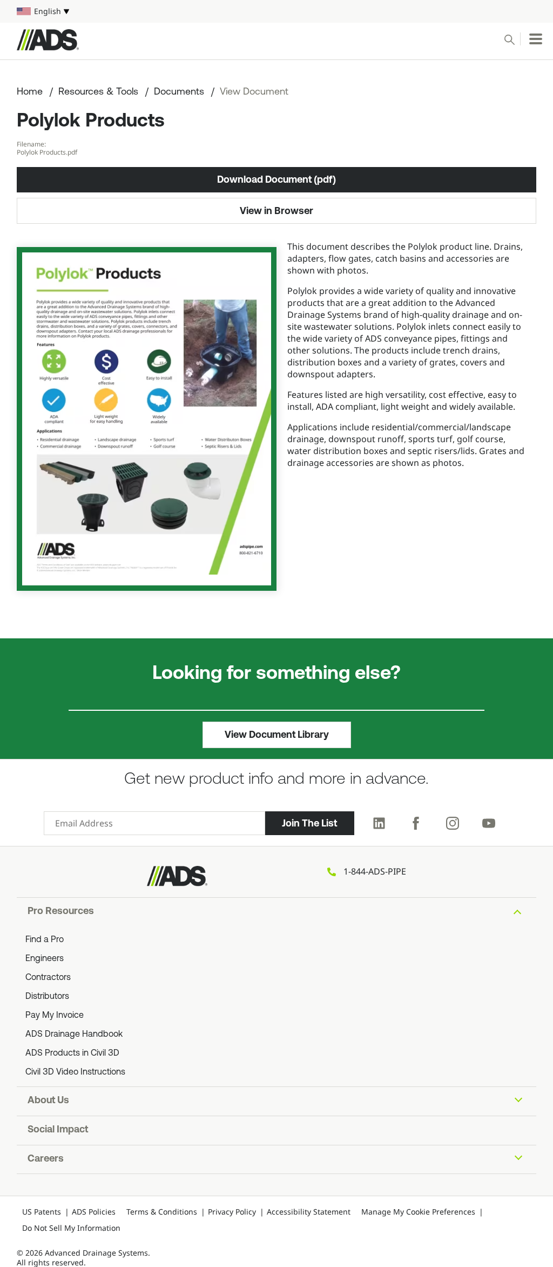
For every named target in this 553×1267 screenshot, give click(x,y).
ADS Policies (94, 1211)
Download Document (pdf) (276, 179)
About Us (48, 1101)
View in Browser (276, 211)
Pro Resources (61, 912)
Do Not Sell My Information (71, 1228)
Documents (179, 92)
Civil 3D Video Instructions (75, 1072)
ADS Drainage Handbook (74, 1034)
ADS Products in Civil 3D (72, 1053)
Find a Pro (44, 940)
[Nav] (535, 39)
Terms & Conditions (161, 1211)
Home (30, 92)
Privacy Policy (232, 1211)
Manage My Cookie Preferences (418, 1211)
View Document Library (277, 734)
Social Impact (58, 1130)
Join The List (309, 823)
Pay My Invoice (54, 1015)
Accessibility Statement (308, 1211)
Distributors (47, 996)
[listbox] (276, 11)
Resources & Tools (98, 92)
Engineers (44, 959)
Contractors (48, 977)
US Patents (41, 1211)
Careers (46, 1159)
